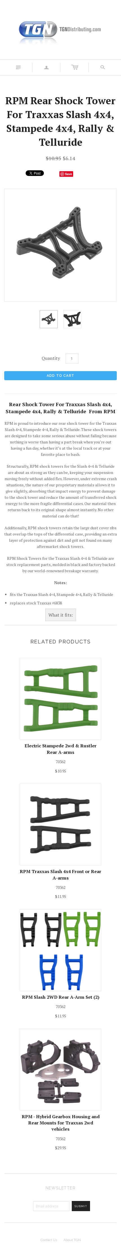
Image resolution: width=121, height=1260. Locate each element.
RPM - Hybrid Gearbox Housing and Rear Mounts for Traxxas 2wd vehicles (61, 1122)
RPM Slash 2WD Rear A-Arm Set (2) (60, 997)
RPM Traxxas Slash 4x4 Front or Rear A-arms (60, 874)
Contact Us (49, 1240)
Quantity (51, 358)
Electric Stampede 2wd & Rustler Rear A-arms (60, 749)
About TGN (72, 1240)
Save (68, 174)
